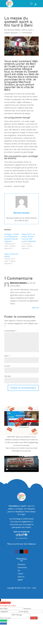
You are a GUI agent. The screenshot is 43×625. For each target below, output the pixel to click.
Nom (7, 356)
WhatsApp (3, 621)
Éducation (21, 564)
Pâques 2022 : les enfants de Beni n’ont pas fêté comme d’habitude (29, 237)
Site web (7, 376)
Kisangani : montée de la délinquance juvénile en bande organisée (11, 237)
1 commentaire (26, 33)
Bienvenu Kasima (18, 283)
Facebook (3, 623)
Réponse (35, 307)
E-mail (7, 366)
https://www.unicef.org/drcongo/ (17, 448)
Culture (20, 573)
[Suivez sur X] (21, 551)
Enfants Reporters (11, 33)
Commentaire (10, 331)
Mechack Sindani (13, 30)
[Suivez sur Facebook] (17, 551)
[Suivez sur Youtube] (26, 551)
